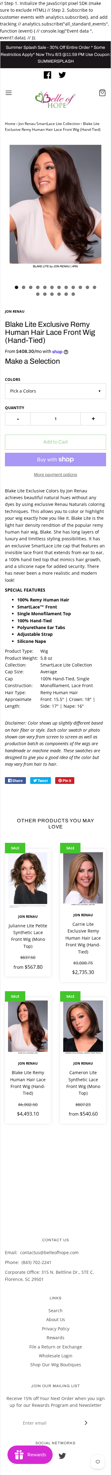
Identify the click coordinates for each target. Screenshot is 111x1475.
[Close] (99, 27)
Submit (57, 142)
